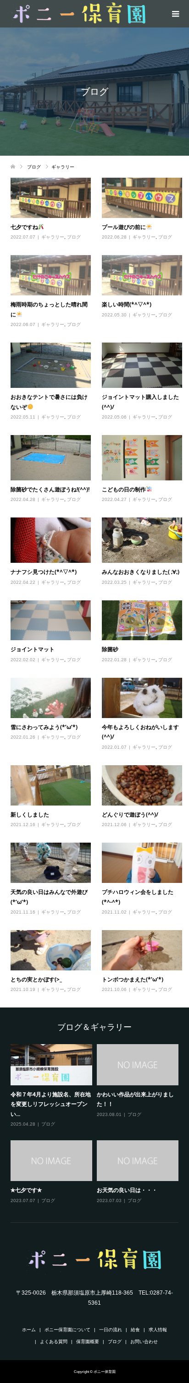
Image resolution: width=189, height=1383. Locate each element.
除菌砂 (110, 649)
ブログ (74, 237)
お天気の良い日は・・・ (127, 1190)
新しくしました (30, 814)
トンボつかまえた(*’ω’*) (132, 979)
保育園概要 (87, 1341)
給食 (135, 1329)
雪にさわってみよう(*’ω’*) (44, 727)
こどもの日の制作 (124, 489)
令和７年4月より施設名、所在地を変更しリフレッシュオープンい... (51, 1104)
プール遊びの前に (124, 227)
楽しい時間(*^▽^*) (126, 304)
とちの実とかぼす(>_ (36, 979)
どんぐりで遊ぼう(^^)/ (130, 814)
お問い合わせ (144, 1341)
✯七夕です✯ (26, 1190)
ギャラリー (52, 237)
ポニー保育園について (67, 1329)
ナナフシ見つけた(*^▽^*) (44, 572)
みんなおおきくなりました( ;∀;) (140, 572)
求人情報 (158, 1329)
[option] (97, 1124)
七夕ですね (24, 227)
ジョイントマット (33, 649)
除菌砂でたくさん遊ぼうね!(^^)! (50, 489)
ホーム (29, 1329)
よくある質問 (53, 1341)
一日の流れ (110, 1329)
